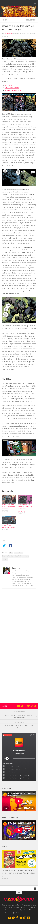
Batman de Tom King (7, 556)
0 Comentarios (31, 20)
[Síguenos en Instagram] (32, 706)
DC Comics (26, 556)
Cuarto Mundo (21, 905)
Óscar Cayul (8, 33)
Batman (21, 553)
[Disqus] (19, 619)
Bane (15, 553)
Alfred (10, 553)
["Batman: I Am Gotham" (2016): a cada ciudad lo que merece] (9, 499)
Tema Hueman (29, 913)
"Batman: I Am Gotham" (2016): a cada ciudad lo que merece (8, 507)
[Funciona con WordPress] (14, 913)
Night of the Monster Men (13, 90)
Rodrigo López (28, 910)
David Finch (18, 556)
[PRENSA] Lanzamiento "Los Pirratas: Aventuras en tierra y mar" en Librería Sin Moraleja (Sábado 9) (18, 872)
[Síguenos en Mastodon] (21, 706)
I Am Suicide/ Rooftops (12, 88)
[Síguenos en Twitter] (28, 706)
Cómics (4, 20)
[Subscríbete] (35, 706)
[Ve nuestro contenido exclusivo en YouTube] (18, 706)
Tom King (4, 559)
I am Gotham (8, 85)
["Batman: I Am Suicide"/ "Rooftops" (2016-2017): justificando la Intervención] (25, 499)
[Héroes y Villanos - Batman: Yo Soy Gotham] (9, 520)
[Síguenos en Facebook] (25, 706)
